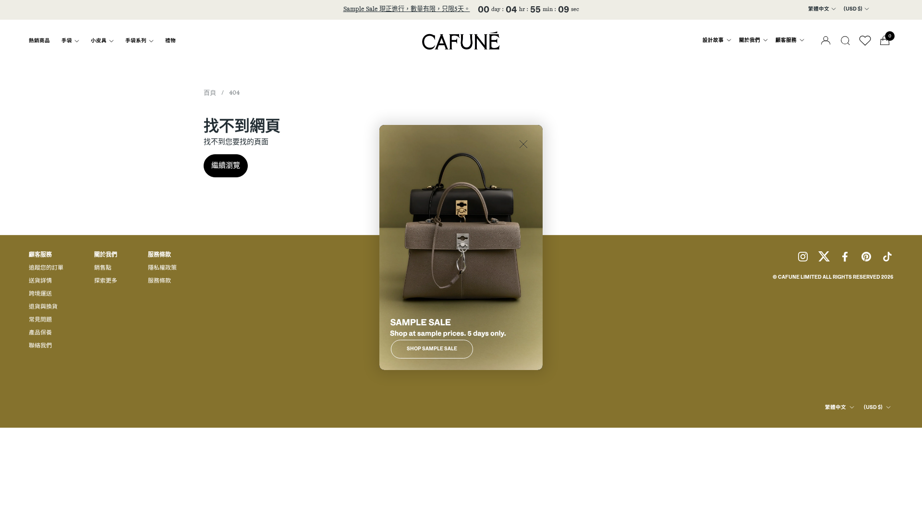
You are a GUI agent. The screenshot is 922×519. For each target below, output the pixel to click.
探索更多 (105, 281)
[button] (845, 41)
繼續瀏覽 (225, 165)
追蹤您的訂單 (46, 268)
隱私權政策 (162, 268)
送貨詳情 (40, 281)
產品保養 (40, 333)
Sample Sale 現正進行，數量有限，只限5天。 (406, 9)
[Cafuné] (461, 40)
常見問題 (40, 320)
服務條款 (159, 281)
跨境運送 (40, 294)
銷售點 (102, 268)
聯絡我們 (40, 346)
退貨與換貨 (43, 307)
